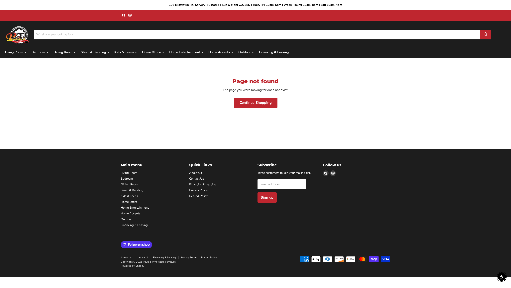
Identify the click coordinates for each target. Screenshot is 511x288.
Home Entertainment (185, 52)
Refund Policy (198, 196)
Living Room (14, 52)
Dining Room (63, 52)
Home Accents (219, 52)
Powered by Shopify (132, 266)
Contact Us (196, 179)
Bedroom (39, 52)
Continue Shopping (256, 102)
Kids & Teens (124, 52)
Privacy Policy (198, 190)
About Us (195, 173)
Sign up (267, 197)
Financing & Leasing (274, 52)
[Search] (485, 34)
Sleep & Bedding (94, 52)
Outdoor (245, 52)
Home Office (152, 52)
